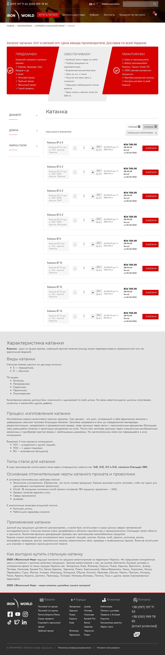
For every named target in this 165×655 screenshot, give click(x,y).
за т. (99, 146)
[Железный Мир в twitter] (16, 624)
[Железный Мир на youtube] (17, 616)
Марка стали (18, 145)
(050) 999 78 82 (38, 4)
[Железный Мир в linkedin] (24, 624)
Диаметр (15, 114)
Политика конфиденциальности (74, 647)
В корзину (151, 148)
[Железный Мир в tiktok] (9, 624)
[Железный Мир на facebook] (10, 616)
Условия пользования (108, 647)
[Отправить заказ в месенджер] (137, 634)
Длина (13, 130)
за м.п (99, 149)
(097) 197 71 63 (18, 4)
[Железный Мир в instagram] (25, 616)
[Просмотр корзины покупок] (155, 15)
